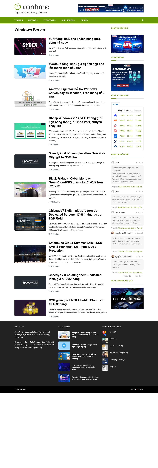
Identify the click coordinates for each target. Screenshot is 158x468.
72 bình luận (55, 55)
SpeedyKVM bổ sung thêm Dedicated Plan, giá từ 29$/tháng (75, 277)
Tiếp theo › (139, 276)
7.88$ (122, 130)
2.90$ (122, 115)
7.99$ (122, 136)
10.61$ (138, 125)
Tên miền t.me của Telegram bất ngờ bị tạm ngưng (84, 345)
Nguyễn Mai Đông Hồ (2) (118, 352)
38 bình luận (55, 266)
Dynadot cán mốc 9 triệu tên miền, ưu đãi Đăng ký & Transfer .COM (85, 378)
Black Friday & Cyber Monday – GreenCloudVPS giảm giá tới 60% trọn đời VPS (76, 182)
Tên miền (18, 20)
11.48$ (138, 120)
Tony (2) (112, 366)
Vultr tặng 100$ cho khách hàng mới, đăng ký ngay (75, 41)
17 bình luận (55, 234)
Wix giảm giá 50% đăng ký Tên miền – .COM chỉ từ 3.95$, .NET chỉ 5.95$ (85, 334)
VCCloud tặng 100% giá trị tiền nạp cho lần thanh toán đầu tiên (76, 66)
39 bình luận (55, 170)
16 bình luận (55, 291)
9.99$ (138, 141)
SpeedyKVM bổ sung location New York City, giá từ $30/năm (77, 155)
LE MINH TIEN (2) (116, 346)
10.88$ (130, 141)
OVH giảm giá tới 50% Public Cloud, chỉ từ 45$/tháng (76, 302)
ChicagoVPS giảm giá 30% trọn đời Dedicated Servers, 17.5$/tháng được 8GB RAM (75, 214)
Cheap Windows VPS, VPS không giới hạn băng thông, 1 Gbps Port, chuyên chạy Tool (75, 122)
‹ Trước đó (126, 276)
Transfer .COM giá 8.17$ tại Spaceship (131, 251)
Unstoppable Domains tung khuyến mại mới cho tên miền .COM (83, 367)
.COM (115, 104)
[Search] (143, 20)
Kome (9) (112, 332)
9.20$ (122, 146)
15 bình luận (55, 109)
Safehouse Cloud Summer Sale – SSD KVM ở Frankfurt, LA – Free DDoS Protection (75, 247)
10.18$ (130, 115)
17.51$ (130, 125)
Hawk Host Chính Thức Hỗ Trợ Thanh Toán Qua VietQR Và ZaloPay (84, 356)
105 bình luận (55, 202)
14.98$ (130, 120)
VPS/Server (49, 20)
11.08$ (130, 130)
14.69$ (130, 146)
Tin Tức (84, 20)
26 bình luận (55, 80)
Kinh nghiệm (68, 20)
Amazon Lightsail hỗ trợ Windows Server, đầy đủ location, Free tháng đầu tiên (76, 93)
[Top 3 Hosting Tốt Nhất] (127, 298)
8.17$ (138, 115)
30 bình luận (55, 144)
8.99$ (122, 141)
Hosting (32, 20)
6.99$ (122, 120)
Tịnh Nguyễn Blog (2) (117, 359)
